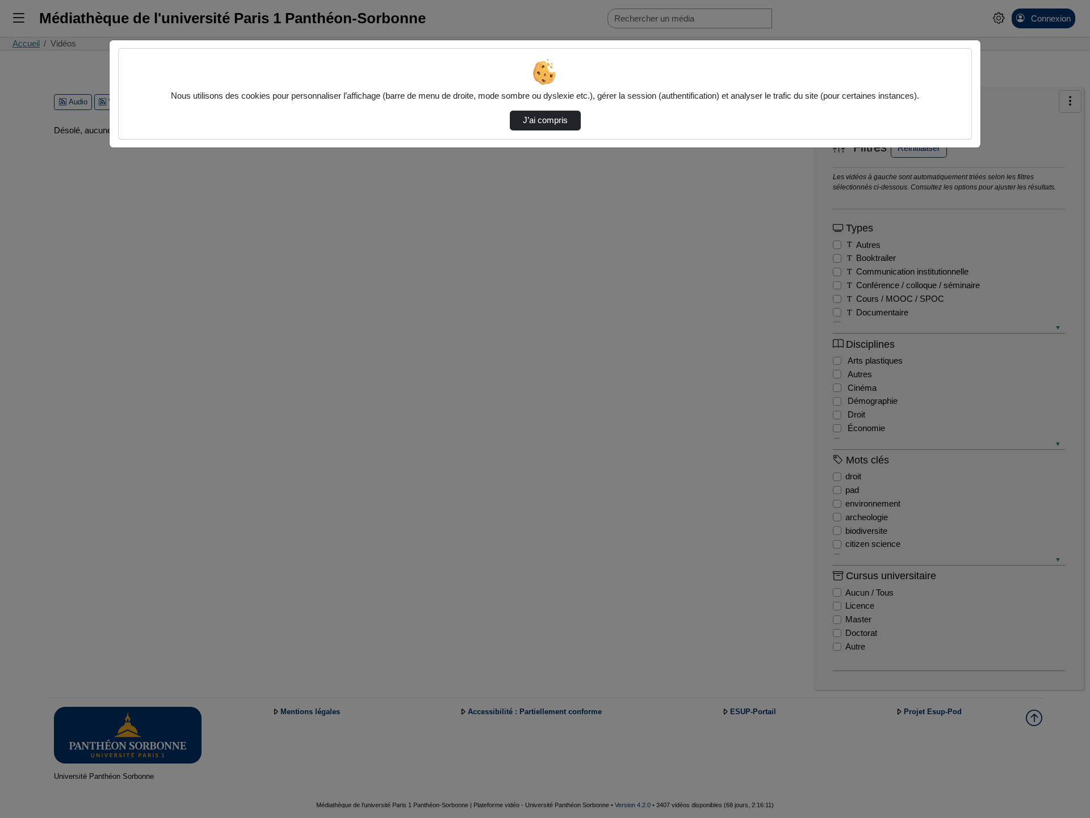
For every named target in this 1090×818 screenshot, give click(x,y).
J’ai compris (545, 120)
